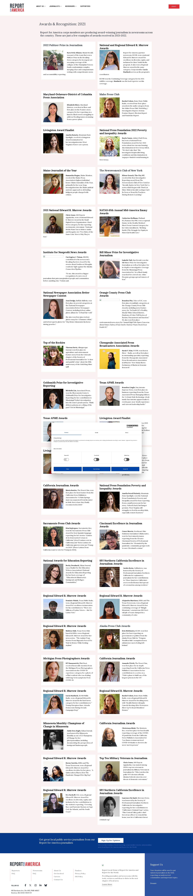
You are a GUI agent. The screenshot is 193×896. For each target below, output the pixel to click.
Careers (57, 877)
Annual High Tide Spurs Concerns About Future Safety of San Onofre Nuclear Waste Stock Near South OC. (124, 324)
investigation (73, 142)
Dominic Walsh (72, 601)
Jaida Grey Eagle (74, 731)
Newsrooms (70, 6)
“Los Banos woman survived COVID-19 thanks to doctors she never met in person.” (134, 742)
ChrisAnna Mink (129, 728)
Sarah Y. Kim (127, 351)
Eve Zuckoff (70, 795)
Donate (174, 6)
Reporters (16, 871)
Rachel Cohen (127, 696)
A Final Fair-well (85, 313)
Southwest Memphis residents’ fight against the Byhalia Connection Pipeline (79, 266)
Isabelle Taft (127, 260)
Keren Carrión (71, 763)
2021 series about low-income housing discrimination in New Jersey (135, 145)
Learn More (107, 884)
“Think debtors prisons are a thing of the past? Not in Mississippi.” (79, 405)
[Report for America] (17, 8)
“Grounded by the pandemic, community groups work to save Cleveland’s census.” (135, 545)
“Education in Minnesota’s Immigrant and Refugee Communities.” (76, 579)
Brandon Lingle (128, 387)
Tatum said (64, 281)
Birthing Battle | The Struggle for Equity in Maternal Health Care (135, 230)
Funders (78, 871)
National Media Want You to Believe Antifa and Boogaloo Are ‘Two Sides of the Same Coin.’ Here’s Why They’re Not (68, 232)
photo (88, 673)
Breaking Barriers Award (75, 262)
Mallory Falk (71, 631)
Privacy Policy (80, 874)
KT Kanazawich (72, 663)
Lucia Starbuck (72, 696)
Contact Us (58, 880)
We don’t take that (130, 150)
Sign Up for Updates (110, 840)
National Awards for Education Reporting (67, 560)
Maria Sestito (71, 490)
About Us (57, 871)
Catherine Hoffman (130, 218)
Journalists (54, 6)
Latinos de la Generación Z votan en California (79, 537)
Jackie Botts (128, 568)
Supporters (85, 6)
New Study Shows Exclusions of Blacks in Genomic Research (134, 365)
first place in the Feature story (79, 110)
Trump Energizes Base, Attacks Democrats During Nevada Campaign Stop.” (78, 707)
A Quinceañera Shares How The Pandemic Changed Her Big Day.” (79, 772)
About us (40, 6)
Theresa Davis (71, 347)
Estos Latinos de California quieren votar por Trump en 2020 (79, 545)
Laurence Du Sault (129, 798)
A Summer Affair (85, 319)
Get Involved (59, 874)
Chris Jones (128, 762)
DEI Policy (79, 877)
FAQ (13, 874)
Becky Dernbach (72, 565)
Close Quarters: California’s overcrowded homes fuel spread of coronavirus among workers (135, 582)
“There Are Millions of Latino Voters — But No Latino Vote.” (79, 610)
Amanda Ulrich (128, 663)
